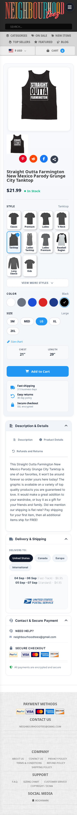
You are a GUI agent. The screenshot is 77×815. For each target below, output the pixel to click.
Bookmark (42, 800)
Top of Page (74, 688)
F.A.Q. (15, 781)
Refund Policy (56, 763)
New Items (63, 36)
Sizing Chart (31, 781)
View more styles (35, 283)
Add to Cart (40, 371)
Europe (60, 558)
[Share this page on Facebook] (44, 159)
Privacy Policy (57, 758)
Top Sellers (21, 42)
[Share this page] (54, 159)
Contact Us (36, 758)
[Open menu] (69, 7)
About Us (18, 758)
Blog (64, 42)
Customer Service (55, 781)
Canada (42, 558)
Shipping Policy (42, 767)
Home (3, 688)
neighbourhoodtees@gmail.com (34, 637)
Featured (45, 42)
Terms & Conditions (29, 763)
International (20, 567)
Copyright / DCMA (42, 786)
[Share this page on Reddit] (33, 159)
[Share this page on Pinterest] (23, 159)
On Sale (41, 36)
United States (21, 558)
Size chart (17, 341)
